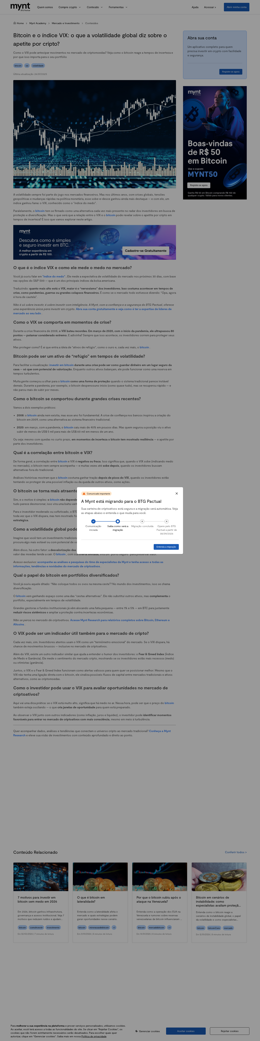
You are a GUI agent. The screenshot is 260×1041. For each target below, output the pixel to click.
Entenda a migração (166, 547)
